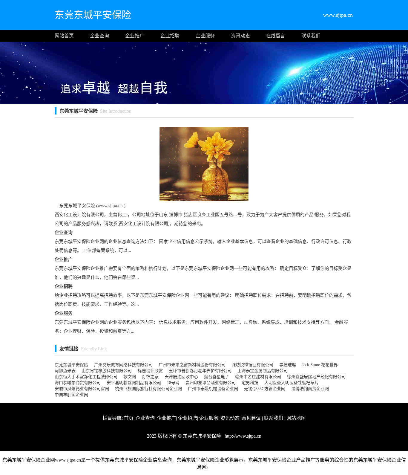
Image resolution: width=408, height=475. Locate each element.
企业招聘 (170, 35)
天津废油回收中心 (181, 377)
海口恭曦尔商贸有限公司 (78, 383)
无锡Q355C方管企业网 (264, 389)
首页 (129, 418)
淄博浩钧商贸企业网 (310, 389)
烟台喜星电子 (216, 377)
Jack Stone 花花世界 (320, 365)
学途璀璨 (287, 365)
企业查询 (99, 35)
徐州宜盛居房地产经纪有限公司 (316, 377)
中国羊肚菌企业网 (71, 394)
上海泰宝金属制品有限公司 (262, 371)
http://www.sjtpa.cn (242, 436)
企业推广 (134, 35)
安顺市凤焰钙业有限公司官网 (82, 389)
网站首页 (64, 35)
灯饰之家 (150, 377)
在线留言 (275, 35)
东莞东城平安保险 (71, 365)
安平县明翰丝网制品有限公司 (134, 383)
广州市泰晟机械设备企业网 (213, 389)
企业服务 (205, 35)
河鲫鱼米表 (65, 371)
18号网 (173, 383)
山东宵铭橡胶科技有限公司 (107, 371)
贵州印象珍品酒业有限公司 (210, 383)
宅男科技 (250, 383)
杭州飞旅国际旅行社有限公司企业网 (148, 389)
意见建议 (251, 418)
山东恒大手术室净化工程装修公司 (86, 377)
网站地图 (296, 418)
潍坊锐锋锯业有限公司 (252, 365)
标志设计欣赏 (150, 371)
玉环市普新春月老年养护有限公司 (200, 371)
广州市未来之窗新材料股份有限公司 (192, 365)
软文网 (129, 377)
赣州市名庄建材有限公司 (258, 377)
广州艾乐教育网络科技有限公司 (123, 365)
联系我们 (310, 35)
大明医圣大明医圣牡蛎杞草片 (291, 383)
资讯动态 (240, 35)
